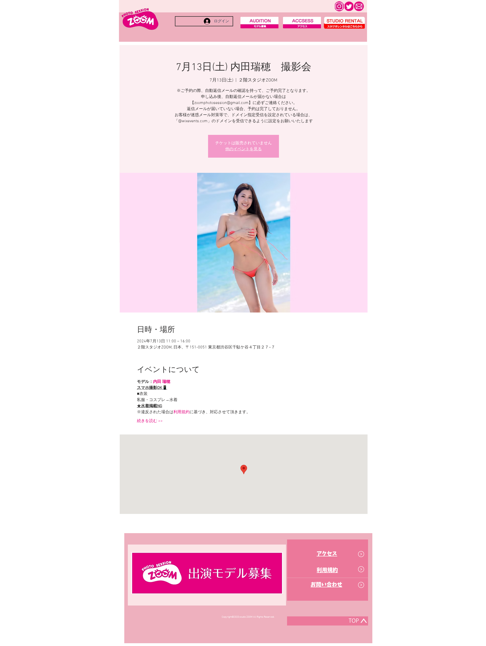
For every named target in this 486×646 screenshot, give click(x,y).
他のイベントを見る (243, 149)
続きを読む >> (150, 421)
